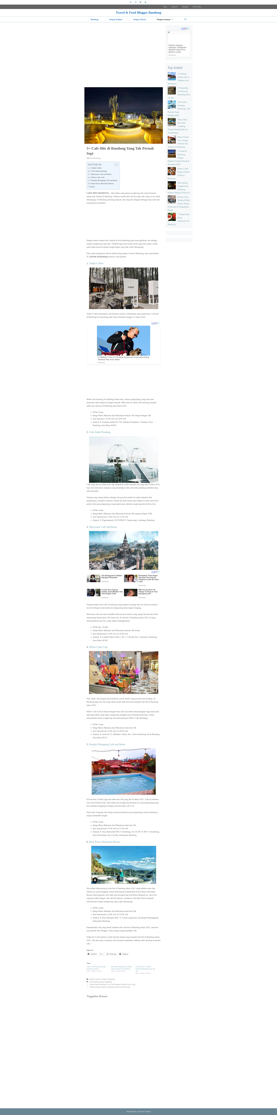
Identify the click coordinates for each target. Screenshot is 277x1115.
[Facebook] (136, 2)
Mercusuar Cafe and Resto (103, 527)
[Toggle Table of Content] (115, 164)
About (165, 7)
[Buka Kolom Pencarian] (185, 19)
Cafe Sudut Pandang (99, 432)
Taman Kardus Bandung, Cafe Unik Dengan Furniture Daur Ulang (112, 984)
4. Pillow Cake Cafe (97, 177)
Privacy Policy (197, 7)
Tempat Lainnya (164, 19)
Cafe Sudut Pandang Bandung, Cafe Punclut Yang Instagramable (179, 108)
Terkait (92, 187)
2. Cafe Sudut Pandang (98, 171)
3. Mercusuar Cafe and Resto (100, 174)
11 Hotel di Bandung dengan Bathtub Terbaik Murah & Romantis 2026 (178, 157)
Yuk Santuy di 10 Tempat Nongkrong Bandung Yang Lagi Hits (145, 969)
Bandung (94, 19)
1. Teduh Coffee (95, 168)
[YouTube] (145, 2)
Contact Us (174, 7)
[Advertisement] (123, 55)
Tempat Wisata (139, 19)
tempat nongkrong (105, 982)
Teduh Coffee (96, 263)
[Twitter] (140, 2)
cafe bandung (94, 982)
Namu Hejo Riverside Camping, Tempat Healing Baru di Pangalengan (178, 126)
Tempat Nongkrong (108, 979)
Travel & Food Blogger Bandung (138, 12)
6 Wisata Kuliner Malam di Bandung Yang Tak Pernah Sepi (109, 987)
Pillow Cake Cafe (98, 647)
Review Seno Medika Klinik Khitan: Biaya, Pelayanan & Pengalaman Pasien (179, 203)
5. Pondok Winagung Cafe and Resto (103, 180)
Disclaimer (185, 7)
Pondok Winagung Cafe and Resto (107, 744)
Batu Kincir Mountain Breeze (104, 841)
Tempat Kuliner (115, 19)
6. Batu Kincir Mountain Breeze (101, 184)
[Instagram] (131, 2)
